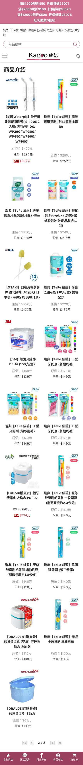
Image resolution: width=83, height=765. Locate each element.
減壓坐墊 (34, 30)
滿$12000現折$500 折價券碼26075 (44, 15)
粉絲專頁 (41, 759)
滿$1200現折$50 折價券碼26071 (44, 3)
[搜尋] (74, 44)
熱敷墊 (69, 30)
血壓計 (23, 30)
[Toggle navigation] (4, 55)
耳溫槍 (14, 30)
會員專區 (58, 759)
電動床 (60, 30)
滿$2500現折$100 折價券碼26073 (44, 9)
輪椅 (43, 30)
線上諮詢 (25, 759)
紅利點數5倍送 (44, 20)
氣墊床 (51, 30)
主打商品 (8, 759)
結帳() (75, 759)
